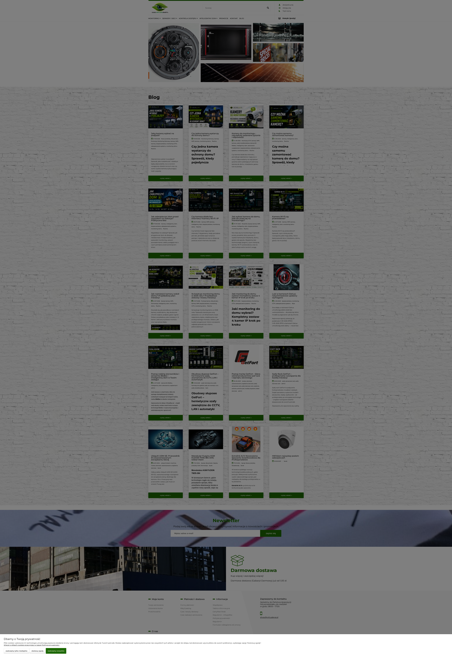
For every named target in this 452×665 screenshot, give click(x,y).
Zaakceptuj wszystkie (56, 651)
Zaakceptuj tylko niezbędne (16, 651)
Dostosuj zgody (37, 651)
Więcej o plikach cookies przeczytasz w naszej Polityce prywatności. (32, 645)
